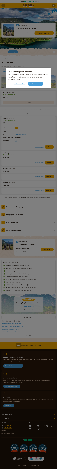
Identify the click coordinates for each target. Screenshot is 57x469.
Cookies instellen (19, 84)
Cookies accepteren (35, 84)
